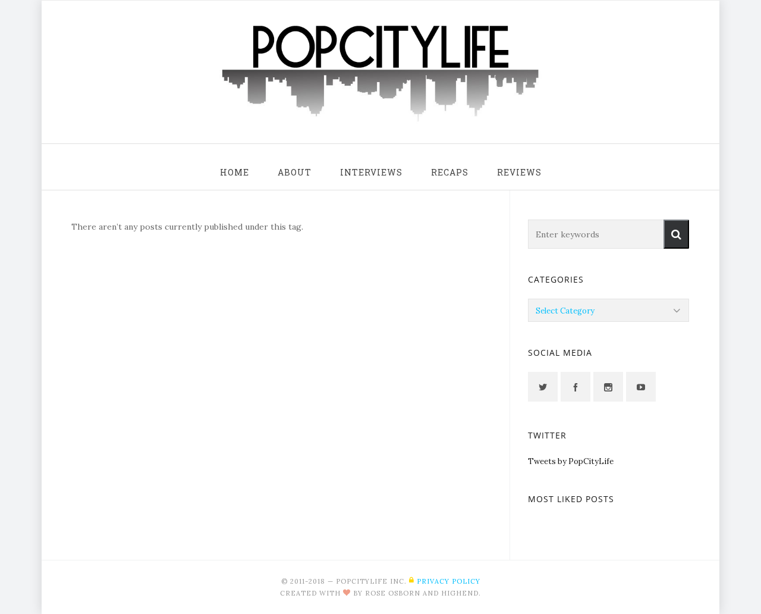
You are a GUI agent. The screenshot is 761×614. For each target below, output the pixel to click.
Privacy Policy (448, 581)
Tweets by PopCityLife (571, 461)
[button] (676, 234)
